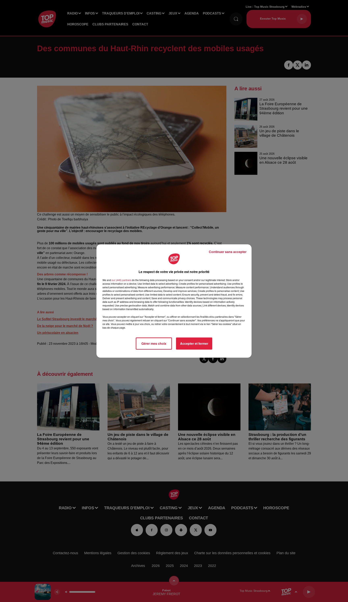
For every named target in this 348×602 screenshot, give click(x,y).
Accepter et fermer (194, 343)
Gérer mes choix (153, 343)
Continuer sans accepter (227, 251)
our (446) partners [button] (121, 280)
